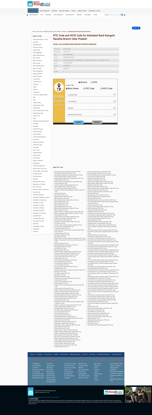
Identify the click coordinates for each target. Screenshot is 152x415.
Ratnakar (35, 179)
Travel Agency (87, 14)
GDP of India (97, 363)
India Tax (67, 360)
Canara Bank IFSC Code (61, 215)
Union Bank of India (83, 375)
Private (96, 375)
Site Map (56, 354)
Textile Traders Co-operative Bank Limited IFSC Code (102, 225)
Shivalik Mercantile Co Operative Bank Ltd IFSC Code (102, 200)
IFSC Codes (39, 31)
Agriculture (97, 365)
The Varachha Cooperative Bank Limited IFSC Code (101, 295)
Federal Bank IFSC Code (61, 258)
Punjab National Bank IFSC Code (96, 178)
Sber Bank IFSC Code (93, 193)
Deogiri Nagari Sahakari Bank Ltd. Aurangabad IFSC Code (70, 238)
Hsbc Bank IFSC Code (60, 271)
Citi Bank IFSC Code (60, 223)
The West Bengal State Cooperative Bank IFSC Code (101, 298)
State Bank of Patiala (38, 210)
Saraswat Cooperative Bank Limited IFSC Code (100, 191)
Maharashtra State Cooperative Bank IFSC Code (67, 325)
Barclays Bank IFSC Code (61, 210)
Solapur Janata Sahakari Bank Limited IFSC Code (100, 206)
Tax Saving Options (69, 375)
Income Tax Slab (68, 371)
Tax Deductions (68, 373)
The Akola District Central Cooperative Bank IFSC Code (102, 230)
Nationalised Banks (83, 369)
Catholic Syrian (37, 81)
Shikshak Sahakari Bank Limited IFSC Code (99, 196)
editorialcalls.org (37, 397)
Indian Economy (99, 360)
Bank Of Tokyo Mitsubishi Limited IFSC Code (66, 208)
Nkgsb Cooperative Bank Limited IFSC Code (66, 338)
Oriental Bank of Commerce (40, 171)
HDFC (34, 118)
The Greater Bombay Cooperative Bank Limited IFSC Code (103, 245)
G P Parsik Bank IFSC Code (62, 265)
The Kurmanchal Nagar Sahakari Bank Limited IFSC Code (103, 260)
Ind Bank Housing (38, 129)
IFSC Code (89, 88)
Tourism (96, 380)
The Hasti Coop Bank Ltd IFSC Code (97, 248)
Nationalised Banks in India (40, 39)
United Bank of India (38, 226)
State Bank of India (38, 202)
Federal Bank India (38, 113)
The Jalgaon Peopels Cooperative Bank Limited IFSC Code (103, 250)
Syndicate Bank (37, 216)
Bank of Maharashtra (38, 66)
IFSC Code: (57, 49)
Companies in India (116, 360)
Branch (84, 82)
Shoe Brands (50, 369)
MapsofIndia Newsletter (103, 354)
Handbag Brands (51, 382)
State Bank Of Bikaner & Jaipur (41, 197)
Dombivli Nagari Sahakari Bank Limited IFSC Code (68, 251)
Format (95, 14)
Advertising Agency (33, 14)
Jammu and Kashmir (38, 142)
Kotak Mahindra (37, 152)
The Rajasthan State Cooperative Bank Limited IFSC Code (103, 276)
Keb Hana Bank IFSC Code (61, 313)
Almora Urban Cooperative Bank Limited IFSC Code (68, 181)
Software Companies (115, 365)
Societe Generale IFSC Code (95, 205)
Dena (34, 100)
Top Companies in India (116, 363)
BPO (42, 14)
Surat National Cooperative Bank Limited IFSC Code (101, 215)
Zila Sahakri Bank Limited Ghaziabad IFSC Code (100, 325)
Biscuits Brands (51, 375)
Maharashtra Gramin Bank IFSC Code (64, 323)
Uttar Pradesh (57, 31)
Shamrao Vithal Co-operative (41, 189)
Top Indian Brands (52, 360)
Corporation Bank (83, 365)
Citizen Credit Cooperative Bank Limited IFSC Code (68, 225)
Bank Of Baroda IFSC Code (62, 201)
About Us (32, 354)
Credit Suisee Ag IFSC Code (62, 233)
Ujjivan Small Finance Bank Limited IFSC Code (100, 308)
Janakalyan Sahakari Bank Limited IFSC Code (66, 293)
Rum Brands (50, 363)
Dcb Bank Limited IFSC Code (62, 235)
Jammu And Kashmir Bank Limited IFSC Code (67, 291)
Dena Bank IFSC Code (60, 236)
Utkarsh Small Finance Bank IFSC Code (98, 315)
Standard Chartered (38, 194)
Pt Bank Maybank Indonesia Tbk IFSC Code (99, 173)
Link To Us (85, 354)
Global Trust (36, 116)
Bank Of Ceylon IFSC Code (62, 203)
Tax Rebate (67, 378)
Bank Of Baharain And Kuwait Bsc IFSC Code (66, 200)
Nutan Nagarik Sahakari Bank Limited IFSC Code (67, 340)
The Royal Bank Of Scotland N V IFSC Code (99, 278)
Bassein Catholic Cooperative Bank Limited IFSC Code (69, 211)
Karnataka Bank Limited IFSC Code (64, 308)
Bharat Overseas (37, 76)
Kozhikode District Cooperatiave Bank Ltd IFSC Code (69, 318)
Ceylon (35, 87)
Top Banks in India (83, 378)
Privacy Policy (48, 354)
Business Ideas (37, 360)
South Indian (36, 192)
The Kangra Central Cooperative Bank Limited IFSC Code (103, 251)
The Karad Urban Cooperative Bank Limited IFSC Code (102, 255)
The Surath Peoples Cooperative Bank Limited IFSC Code (103, 286)
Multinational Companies (117, 371)
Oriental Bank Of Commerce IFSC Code (65, 341)
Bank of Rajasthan (38, 71)
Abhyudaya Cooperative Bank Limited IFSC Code (68, 171)
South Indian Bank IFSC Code (95, 208)
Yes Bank (35, 231)
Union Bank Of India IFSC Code (96, 310)
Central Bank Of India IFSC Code (63, 220)
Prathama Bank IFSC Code (61, 346)
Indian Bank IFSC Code (61, 280)
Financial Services (70, 14)
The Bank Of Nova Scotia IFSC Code (97, 235)
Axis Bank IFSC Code (60, 193)
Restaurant (79, 14)
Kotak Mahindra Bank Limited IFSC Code (65, 316)
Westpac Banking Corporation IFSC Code (98, 320)
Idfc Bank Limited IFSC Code (62, 276)
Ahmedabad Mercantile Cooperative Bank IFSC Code (69, 175)
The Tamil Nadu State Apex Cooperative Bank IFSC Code (103, 288)
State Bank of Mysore (38, 208)
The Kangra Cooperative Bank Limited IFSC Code (101, 253)
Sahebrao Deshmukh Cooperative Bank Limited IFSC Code (103, 188)
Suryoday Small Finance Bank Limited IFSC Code (100, 216)
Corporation (36, 92)
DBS (34, 97)
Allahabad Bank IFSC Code (62, 180)
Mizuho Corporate (38, 160)
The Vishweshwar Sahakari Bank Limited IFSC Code (101, 296)
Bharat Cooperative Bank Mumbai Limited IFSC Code (69, 213)
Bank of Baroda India (38, 55)
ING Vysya (35, 139)
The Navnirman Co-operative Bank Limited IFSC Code (102, 271)
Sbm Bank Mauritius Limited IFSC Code (98, 195)
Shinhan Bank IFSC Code (94, 198)
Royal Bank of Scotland (39, 184)
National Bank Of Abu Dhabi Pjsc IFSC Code (66, 335)
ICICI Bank (36, 123)
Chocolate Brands (51, 380)
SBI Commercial (37, 187)
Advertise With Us (116, 354)
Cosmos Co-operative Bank (40, 95)
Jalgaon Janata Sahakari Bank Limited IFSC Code (67, 290)
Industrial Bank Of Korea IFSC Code (64, 288)
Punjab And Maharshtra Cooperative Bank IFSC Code (102, 175)
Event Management (58, 14)
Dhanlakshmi (36, 108)
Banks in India (82, 11)
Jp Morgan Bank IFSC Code (62, 300)
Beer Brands (50, 367)
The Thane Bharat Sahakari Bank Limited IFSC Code (101, 290)
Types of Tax (67, 369)
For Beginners (36, 363)
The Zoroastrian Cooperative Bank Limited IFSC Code (102, 300)
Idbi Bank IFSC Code (60, 275)
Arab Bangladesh (37, 52)
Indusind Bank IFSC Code (61, 283)
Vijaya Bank (36, 229)
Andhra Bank (36, 50)
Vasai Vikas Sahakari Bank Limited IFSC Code (100, 316)
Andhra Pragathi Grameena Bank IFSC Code (66, 185)
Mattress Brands (51, 378)
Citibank (35, 89)
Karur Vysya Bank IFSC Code (62, 311)
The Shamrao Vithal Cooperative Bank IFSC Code (101, 281)
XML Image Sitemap (75, 354)
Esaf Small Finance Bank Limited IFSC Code (66, 255)
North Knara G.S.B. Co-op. (40, 168)
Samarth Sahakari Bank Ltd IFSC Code (98, 190)
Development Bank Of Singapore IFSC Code (66, 245)
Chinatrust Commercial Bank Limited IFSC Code (67, 221)
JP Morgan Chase (37, 144)
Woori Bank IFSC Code (93, 321)
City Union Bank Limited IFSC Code (64, 226)
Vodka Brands (50, 365)
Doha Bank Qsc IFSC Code (61, 250)
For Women (35, 367)
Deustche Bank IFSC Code (61, 243)
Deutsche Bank (37, 102)
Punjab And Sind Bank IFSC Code (96, 176)
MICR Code (107, 88)
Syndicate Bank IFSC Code (95, 220)
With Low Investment (38, 369)
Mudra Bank (36, 163)
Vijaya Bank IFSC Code (94, 318)
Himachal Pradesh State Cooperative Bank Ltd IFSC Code (70, 270)
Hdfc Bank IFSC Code (60, 268)
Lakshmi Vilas (36, 155)
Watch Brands (50, 371)
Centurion (35, 84)
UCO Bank (35, 223)
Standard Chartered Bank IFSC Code (97, 210)
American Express (37, 47)
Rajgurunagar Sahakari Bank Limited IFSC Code (100, 181)
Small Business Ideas (38, 378)
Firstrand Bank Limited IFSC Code (64, 263)
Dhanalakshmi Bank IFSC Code (63, 246)
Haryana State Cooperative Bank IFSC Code (66, 266)
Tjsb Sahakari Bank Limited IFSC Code (98, 301)
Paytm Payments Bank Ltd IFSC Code (64, 343)
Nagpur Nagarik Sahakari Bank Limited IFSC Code (68, 331)
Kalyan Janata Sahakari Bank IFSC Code (65, 306)
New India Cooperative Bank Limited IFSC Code (67, 336)
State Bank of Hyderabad (39, 200)
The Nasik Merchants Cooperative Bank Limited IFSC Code (103, 270)
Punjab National (37, 176)
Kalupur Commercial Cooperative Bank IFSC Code (68, 305)
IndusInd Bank (37, 134)
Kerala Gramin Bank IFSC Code (63, 315)
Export (96, 367)
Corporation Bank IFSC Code (62, 228)
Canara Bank (36, 79)
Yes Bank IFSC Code (93, 323)
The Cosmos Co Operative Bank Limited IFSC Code (101, 238)
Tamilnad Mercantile (38, 218)
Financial (96, 369)
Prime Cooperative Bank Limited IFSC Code (99, 171)
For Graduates (36, 371)
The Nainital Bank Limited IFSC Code (97, 268)
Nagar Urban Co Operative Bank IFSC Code (66, 330)
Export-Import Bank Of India (40, 110)
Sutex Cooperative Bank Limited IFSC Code (99, 218)
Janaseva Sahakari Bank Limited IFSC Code (66, 296)
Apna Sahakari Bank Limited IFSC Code (65, 186)
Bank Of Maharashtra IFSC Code (63, 206)
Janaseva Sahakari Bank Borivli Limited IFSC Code (68, 295)
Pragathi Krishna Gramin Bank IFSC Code (66, 345)
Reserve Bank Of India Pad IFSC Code (97, 186)
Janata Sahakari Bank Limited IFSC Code (65, 298)
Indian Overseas (37, 131)
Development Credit (38, 105)
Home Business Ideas (38, 373)
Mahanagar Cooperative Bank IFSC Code (65, 321)
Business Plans (33, 11)
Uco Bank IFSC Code (93, 306)
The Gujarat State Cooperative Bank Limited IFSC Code (102, 246)
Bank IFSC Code (58, 167)
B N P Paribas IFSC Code (61, 195)
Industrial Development (39, 137)
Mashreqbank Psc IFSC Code (62, 326)
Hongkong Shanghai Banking (41, 121)
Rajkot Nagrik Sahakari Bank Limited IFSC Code (100, 183)
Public (96, 378)
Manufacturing (98, 373)
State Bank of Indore (38, 205)
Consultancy (48, 14)
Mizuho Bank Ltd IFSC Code (62, 328)
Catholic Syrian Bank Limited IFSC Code (65, 218)
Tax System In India (69, 365)
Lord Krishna (36, 158)
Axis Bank (35, 42)
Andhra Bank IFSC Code (61, 183)
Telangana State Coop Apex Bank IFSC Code (99, 223)
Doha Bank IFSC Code (60, 248)
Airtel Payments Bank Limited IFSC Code (65, 176)
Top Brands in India (94, 11)
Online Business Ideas (38, 375)
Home (33, 31)
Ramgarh (64, 31)
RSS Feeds (92, 354)
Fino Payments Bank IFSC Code (63, 261)
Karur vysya (36, 150)
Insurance (54, 11)
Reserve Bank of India (39, 181)
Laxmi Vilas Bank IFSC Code (62, 320)
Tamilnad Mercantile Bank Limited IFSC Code (100, 221)
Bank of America (37, 60)
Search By (70, 85)
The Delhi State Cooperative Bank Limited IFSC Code (102, 240)
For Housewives (36, 365)
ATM (95, 82)
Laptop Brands (50, 373)
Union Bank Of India (38, 221)
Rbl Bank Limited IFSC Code (95, 185)
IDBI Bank (35, 126)
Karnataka (36, 147)
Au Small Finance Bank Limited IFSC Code (66, 188)
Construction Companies (116, 373)
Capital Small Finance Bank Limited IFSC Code (67, 216)
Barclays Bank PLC (38, 73)
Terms (35, 403)
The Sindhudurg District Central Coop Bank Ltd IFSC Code (103, 283)
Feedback (39, 354)
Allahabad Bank (37, 45)
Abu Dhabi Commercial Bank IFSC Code (65, 173)
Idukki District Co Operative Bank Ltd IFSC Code (67, 278)
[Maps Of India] (39, 6)
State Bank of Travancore (39, 213)
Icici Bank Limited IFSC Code (62, 273)
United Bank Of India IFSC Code (96, 311)
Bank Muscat (36, 58)
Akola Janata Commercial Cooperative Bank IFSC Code (69, 178)
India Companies (44, 11)
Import (96, 371)
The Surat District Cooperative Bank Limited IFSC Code (102, 285)
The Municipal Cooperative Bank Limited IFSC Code (101, 266)
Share (135, 28)
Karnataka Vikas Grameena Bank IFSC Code (66, 310)
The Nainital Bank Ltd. (39, 166)
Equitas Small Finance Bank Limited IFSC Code (67, 253)
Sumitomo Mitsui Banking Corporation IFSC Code (101, 213)
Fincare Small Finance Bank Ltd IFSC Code (66, 260)
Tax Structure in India (70, 363)
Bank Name (73, 88)
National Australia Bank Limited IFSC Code (66, 333)
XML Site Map (64, 354)
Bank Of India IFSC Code (61, 205)
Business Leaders (64, 11)
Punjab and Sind (37, 173)
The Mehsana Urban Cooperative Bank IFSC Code (101, 261)
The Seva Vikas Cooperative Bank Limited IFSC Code (102, 280)
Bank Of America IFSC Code (62, 198)
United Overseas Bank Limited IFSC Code (99, 313)
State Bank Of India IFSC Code (96, 211)
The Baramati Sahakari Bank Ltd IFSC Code (99, 236)
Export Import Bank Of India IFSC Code (65, 256)
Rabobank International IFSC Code (97, 180)
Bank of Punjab (37, 68)
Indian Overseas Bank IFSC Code (63, 281)
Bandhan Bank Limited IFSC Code (63, 196)
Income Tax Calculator (70, 367)
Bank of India (36, 63)
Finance (73, 11)
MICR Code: (57, 51)
